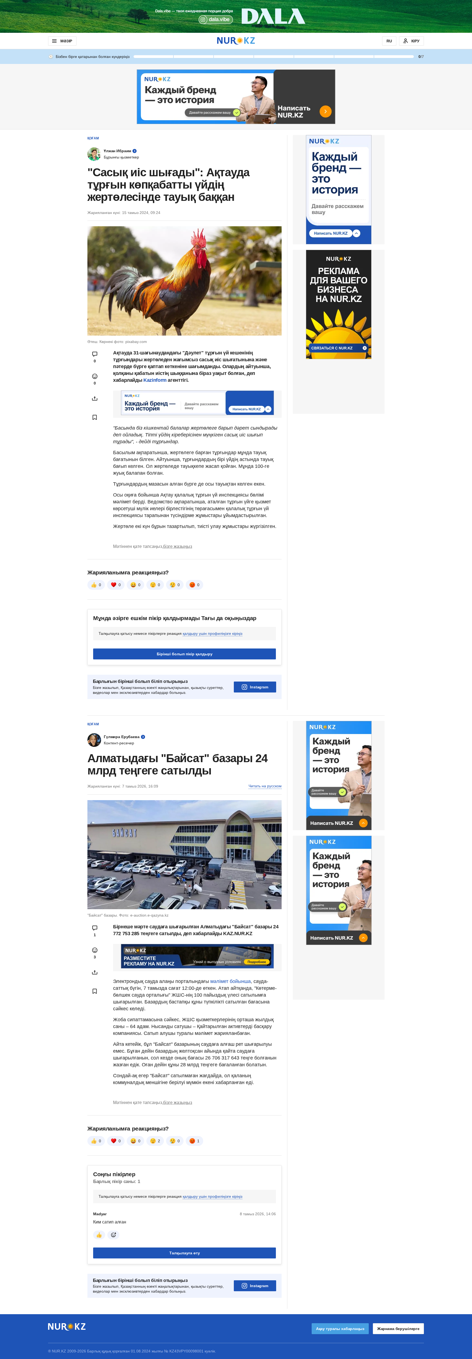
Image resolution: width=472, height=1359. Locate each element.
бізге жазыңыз (177, 546)
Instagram (259, 687)
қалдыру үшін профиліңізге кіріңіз (212, 633)
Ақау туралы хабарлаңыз (340, 1328)
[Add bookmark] (94, 417)
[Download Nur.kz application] (236, 16)
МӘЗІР (66, 41)
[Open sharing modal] (94, 398)
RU (389, 41)
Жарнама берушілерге (398, 1328)
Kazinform (155, 380)
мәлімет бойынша (230, 981)
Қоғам (93, 138)
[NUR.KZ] (236, 40)
